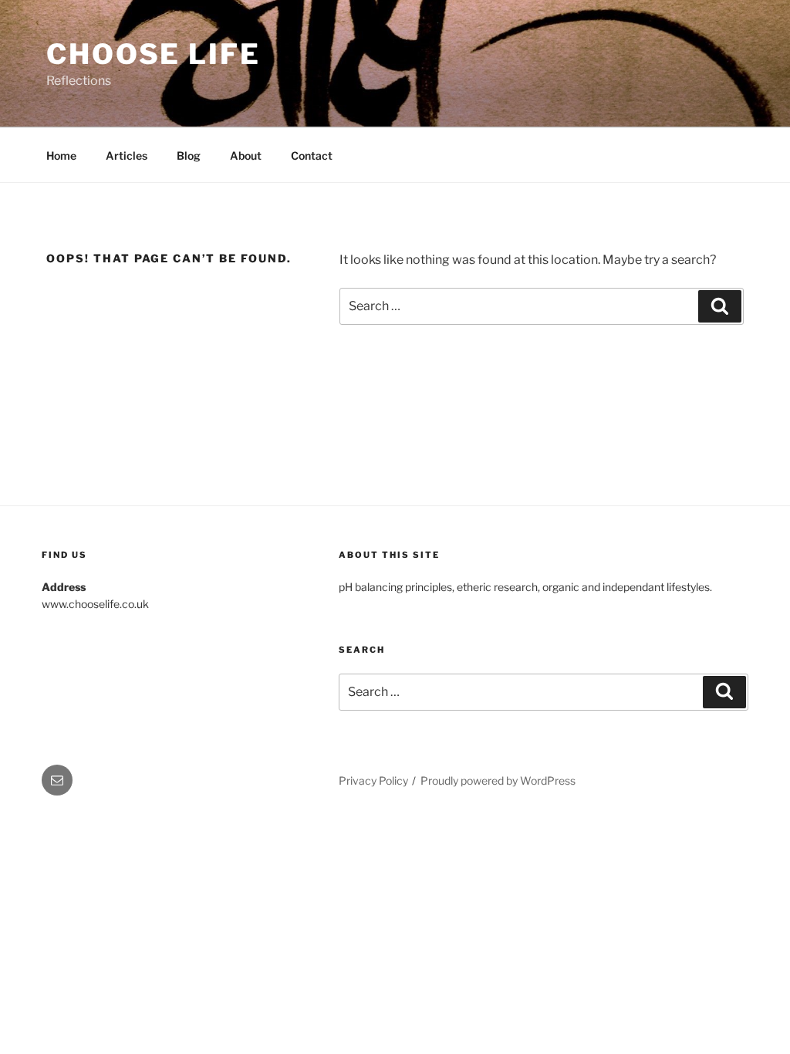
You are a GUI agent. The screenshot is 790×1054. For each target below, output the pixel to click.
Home (61, 155)
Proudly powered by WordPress (498, 780)
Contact (312, 155)
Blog (189, 155)
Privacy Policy (373, 780)
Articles (126, 155)
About (246, 155)
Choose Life (153, 54)
